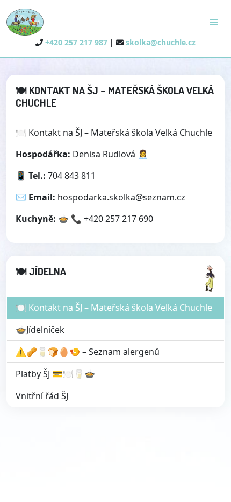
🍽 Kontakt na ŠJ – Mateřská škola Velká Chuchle (114, 307)
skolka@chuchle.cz (161, 42)
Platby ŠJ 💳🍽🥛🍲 (55, 374)
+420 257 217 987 (76, 42)
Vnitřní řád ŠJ (42, 396)
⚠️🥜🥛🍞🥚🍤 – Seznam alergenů (88, 352)
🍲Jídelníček (40, 330)
